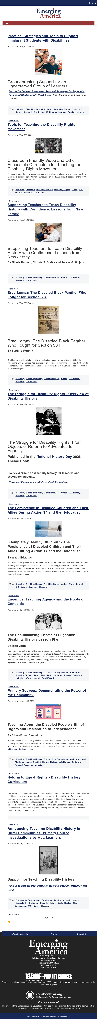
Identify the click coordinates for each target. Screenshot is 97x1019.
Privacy (54, 934)
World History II (76, 584)
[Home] (48, 8)
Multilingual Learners (56, 112)
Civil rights (75, 672)
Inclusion (20, 109)
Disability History (44, 109)
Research (27, 112)
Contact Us (82, 934)
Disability (30, 109)
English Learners (76, 112)
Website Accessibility (21, 934)
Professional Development (28, 900)
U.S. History (74, 277)
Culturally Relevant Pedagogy (68, 675)
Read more (14, 120)
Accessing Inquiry (71, 900)
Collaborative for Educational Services (44, 1016)
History (36, 675)
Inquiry (57, 900)
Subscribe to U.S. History (9, 922)
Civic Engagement (60, 672)
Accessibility (22, 903)
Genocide (33, 586)
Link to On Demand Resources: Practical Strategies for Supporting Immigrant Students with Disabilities (47, 93)
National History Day (54, 456)
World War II (48, 678)
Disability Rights (62, 109)
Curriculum (39, 112)
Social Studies (64, 903)
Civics (74, 109)
